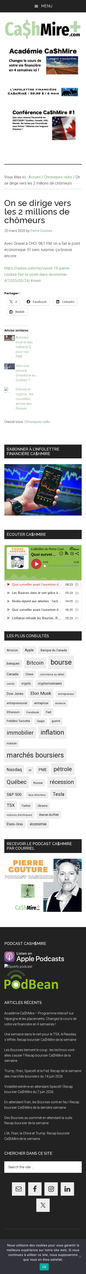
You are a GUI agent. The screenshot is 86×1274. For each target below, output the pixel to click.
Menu (46, 6)
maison (12, 743)
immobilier (20, 732)
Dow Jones (15, 694)
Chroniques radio (37, 422)
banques (13, 663)
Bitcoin (35, 663)
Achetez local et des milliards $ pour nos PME (24, 347)
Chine (29, 674)
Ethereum (13, 712)
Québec (17, 782)
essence (60, 703)
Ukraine (43, 806)
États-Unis (15, 824)
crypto (26, 683)
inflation (52, 732)
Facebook (33, 712)
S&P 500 (14, 794)
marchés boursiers (35, 755)
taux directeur (37, 795)
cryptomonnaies (50, 683)
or (30, 770)
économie (38, 824)
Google (41, 721)
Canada (12, 674)
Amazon (12, 650)
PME (42, 769)
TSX (11, 805)
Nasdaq (14, 769)
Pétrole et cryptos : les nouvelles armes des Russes (24, 398)
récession (62, 782)
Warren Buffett (49, 815)
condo (10, 683)
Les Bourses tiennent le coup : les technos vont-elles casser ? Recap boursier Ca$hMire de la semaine (39, 1055)
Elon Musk (40, 693)
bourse (61, 662)
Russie (38, 783)
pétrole (63, 769)
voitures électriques (19, 815)
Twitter (26, 806)
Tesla (58, 794)
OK (44, 1267)
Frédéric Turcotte (18, 721)
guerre (56, 721)
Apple (29, 650)
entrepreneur (66, 694)
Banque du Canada (54, 650)
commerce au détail (52, 674)
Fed (48, 712)
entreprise (41, 703)
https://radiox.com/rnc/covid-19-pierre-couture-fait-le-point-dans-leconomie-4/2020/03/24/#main (37, 274)
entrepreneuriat (17, 703)
